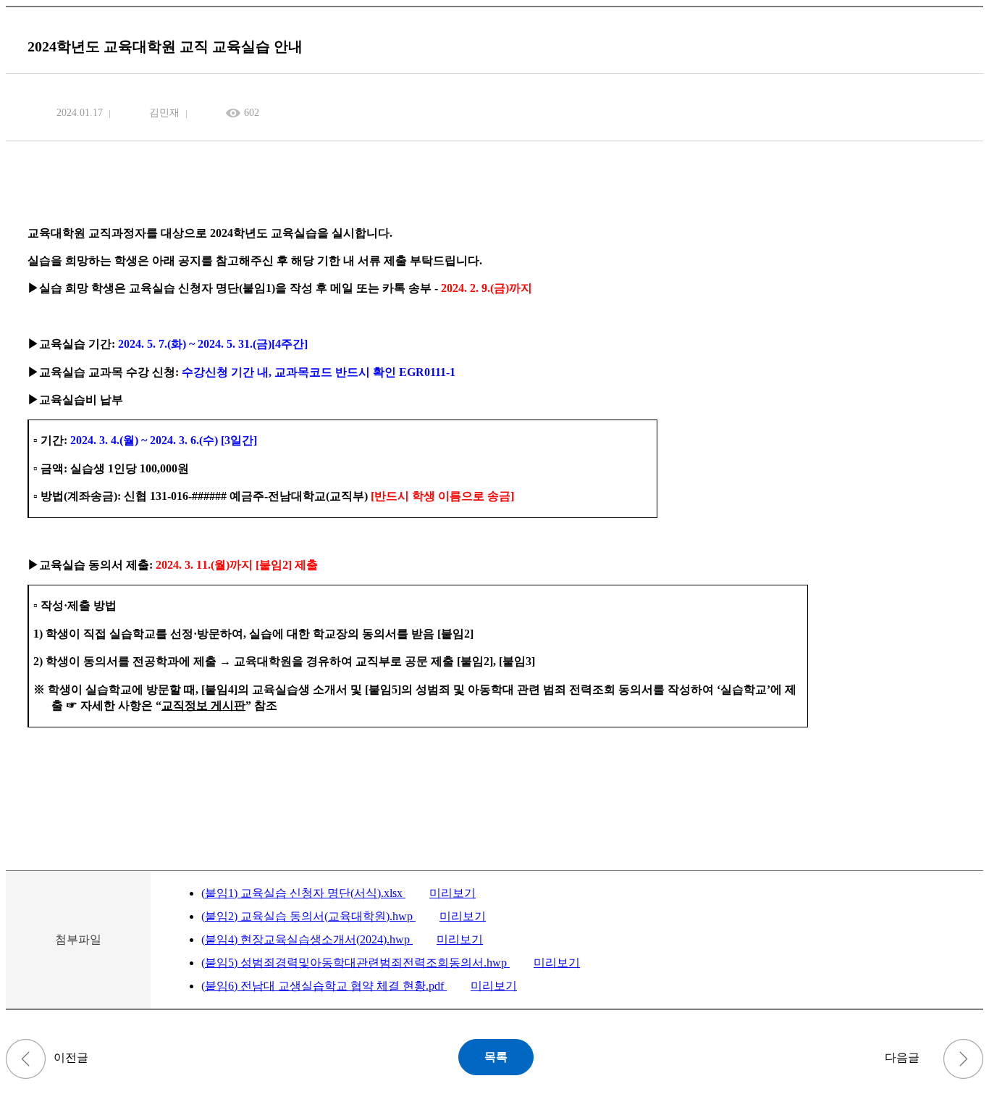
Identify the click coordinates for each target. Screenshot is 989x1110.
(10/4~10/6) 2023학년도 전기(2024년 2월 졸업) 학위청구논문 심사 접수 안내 (26, 1059)
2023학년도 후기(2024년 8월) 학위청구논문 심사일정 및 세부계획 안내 (963, 1059)
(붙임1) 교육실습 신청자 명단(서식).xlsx (303, 893)
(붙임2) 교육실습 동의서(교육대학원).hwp (308, 916)
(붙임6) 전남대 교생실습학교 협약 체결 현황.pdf (324, 986)
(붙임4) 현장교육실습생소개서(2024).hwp (307, 939)
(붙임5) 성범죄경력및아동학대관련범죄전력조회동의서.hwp (355, 962)
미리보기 (452, 893)
